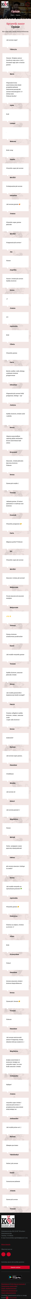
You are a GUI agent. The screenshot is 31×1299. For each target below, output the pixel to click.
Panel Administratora (8, 1293)
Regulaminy (5, 1284)
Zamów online (15, 1267)
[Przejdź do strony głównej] (4, 4)
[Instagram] (9, 1254)
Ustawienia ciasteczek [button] (9, 1286)
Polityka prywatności (17, 1284)
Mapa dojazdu (5, 1244)
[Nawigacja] (27, 4)
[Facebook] (3, 1254)
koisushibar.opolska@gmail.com (17, 1238)
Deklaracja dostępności (9, 1290)
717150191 (10, 1235)
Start (12, 15)
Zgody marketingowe (8, 1288)
